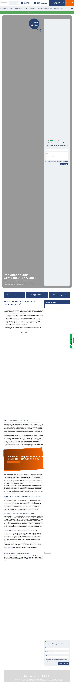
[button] (68, 302)
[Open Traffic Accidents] (21, 8)
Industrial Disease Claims (21, 679)
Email (46, 655)
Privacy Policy (65, 161)
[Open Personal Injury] (36, 8)
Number (47, 651)
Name (46, 647)
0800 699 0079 (26, 3)
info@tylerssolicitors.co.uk (42, 3)
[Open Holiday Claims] (43, 8)
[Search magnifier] (18, 3)
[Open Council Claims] (28, 8)
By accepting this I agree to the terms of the (57, 161)
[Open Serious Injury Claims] (52, 8)
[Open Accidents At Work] (7, 8)
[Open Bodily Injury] (13, 8)
